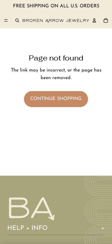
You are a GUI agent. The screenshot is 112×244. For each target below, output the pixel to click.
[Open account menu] (94, 20)
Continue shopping (56, 99)
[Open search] (17, 20)
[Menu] (6, 20)
